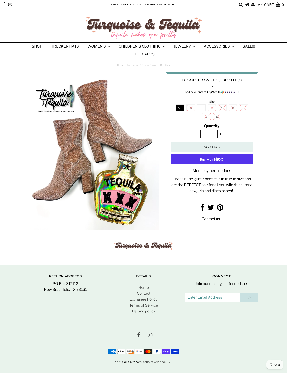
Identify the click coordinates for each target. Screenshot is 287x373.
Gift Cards (144, 54)
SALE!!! (249, 46)
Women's (96, 46)
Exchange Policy (143, 299)
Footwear (133, 65)
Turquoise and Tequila (155, 362)
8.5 (244, 108)
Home (121, 65)
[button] (212, 92)
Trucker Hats (65, 46)
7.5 (222, 108)
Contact (143, 293)
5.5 (180, 108)
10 (217, 116)
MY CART (270, 5)
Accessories (217, 46)
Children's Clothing (140, 46)
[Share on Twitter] (210, 209)
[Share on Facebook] (202, 209)
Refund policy (143, 311)
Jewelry (182, 46)
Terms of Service (143, 305)
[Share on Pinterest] (220, 209)
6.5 (201, 108)
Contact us (211, 219)
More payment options (212, 171)
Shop (37, 46)
